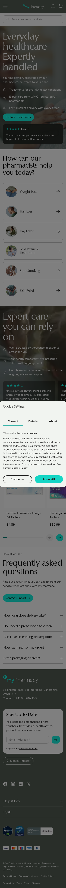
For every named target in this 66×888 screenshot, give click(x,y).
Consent (13, 421)
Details (33, 421)
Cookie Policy (19, 468)
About (53, 421)
